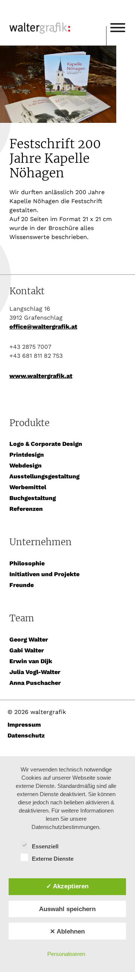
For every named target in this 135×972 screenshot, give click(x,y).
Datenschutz (26, 735)
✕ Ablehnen (67, 931)
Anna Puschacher (35, 682)
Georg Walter (28, 639)
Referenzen (26, 508)
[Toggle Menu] (117, 27)
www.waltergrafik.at (40, 375)
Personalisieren (66, 954)
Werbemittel (27, 487)
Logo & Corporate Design (45, 443)
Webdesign (25, 465)
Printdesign (26, 454)
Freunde (21, 585)
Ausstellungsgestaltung (44, 476)
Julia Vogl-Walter (34, 672)
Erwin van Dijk (30, 661)
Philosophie (27, 563)
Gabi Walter (26, 650)
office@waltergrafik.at (43, 326)
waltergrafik (57, 17)
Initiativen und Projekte (44, 574)
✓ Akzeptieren (67, 886)
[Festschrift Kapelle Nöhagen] (67, 85)
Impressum (24, 724)
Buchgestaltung (32, 497)
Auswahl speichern (67, 909)
